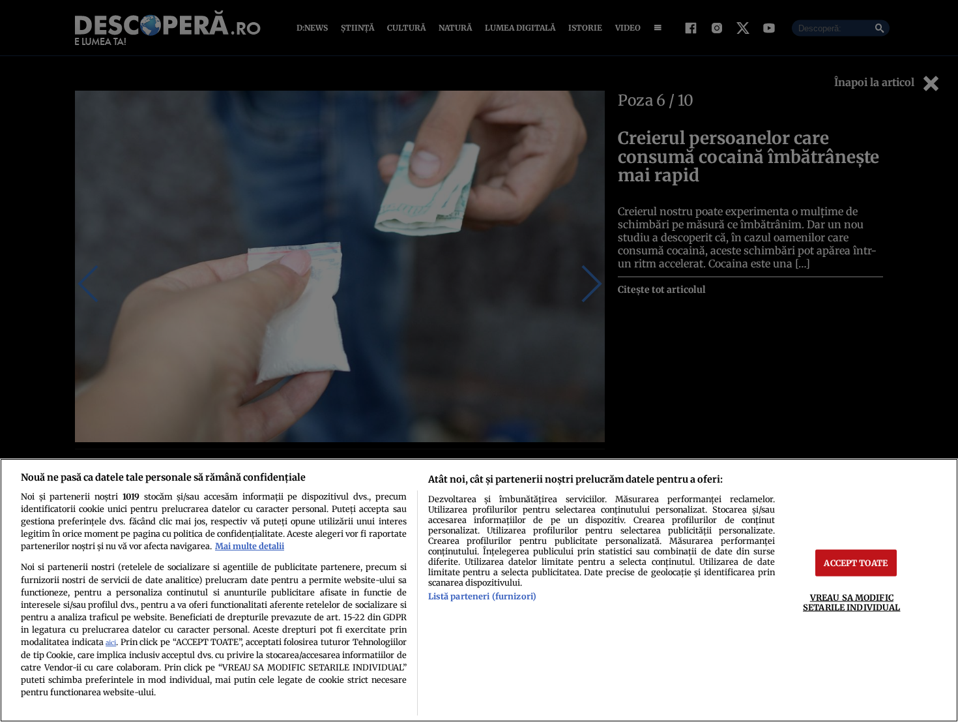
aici (111, 643)
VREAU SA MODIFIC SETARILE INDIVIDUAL (851, 602)
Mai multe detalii (249, 546)
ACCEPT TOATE (856, 563)
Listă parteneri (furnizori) (482, 596)
